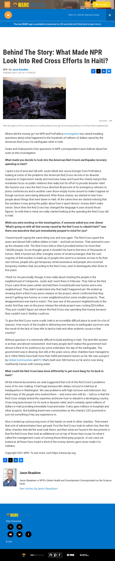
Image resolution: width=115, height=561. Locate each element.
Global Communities (21, 360)
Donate (103, 4)
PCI (40, 360)
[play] (8, 15)
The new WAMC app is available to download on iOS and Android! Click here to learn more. (57, 24)
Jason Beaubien (20, 69)
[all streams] (110, 15)
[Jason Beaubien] (9, 477)
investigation (71, 133)
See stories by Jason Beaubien (38, 488)
